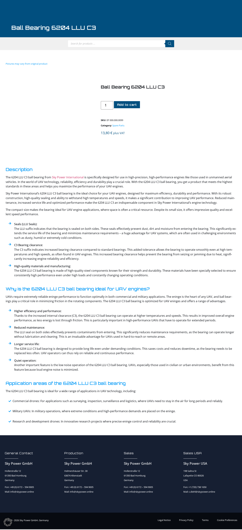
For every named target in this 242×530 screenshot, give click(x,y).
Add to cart (127, 104)
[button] (8, 522)
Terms (205, 520)
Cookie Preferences (227, 520)
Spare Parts (118, 125)
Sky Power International (68, 177)
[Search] (169, 43)
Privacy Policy (186, 520)
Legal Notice (164, 520)
